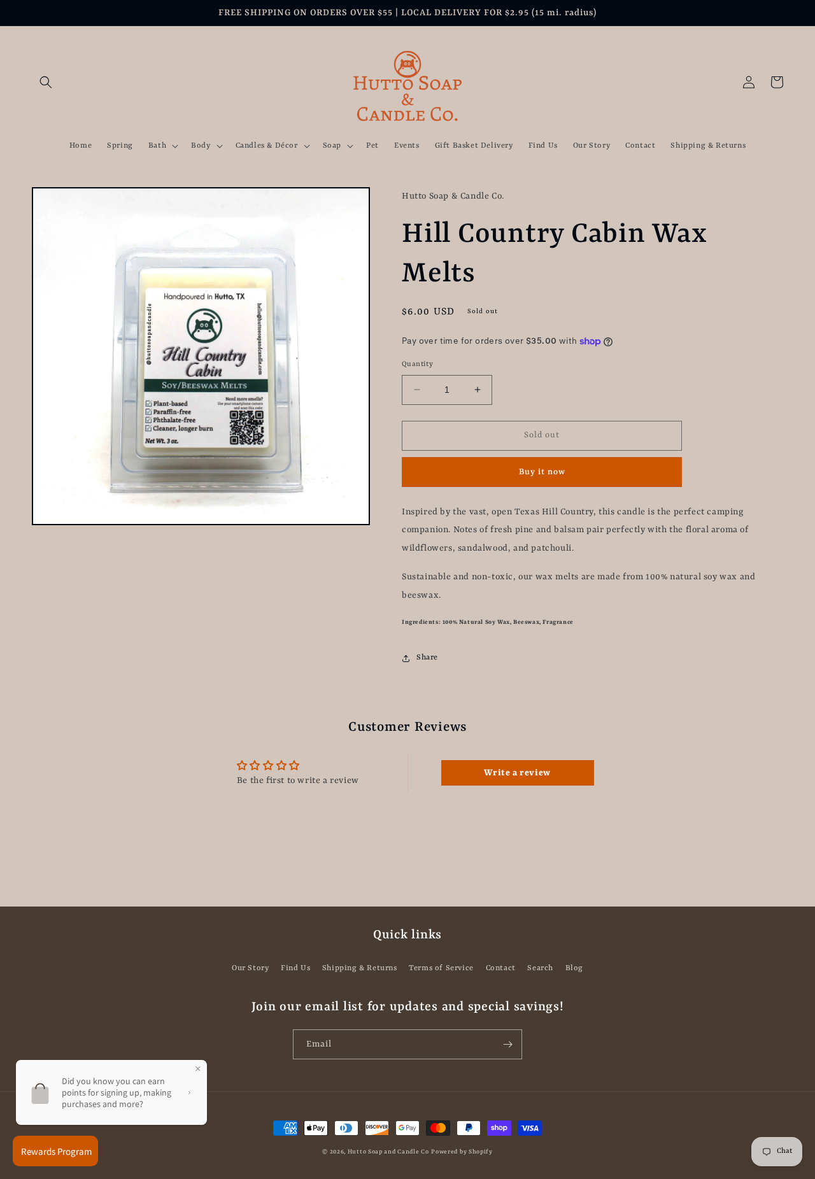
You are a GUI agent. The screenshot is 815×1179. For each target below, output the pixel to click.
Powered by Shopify (462, 1151)
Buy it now (542, 472)
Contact (501, 968)
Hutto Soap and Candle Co (388, 1151)
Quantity (417, 364)
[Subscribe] (507, 1044)
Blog (574, 968)
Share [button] (427, 657)
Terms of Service (441, 968)
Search (540, 968)
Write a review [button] (517, 773)
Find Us (295, 968)
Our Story (250, 968)
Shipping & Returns (359, 968)
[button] (46, 82)
